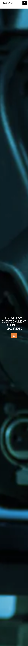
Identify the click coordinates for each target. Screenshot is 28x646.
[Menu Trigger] (24, 3)
